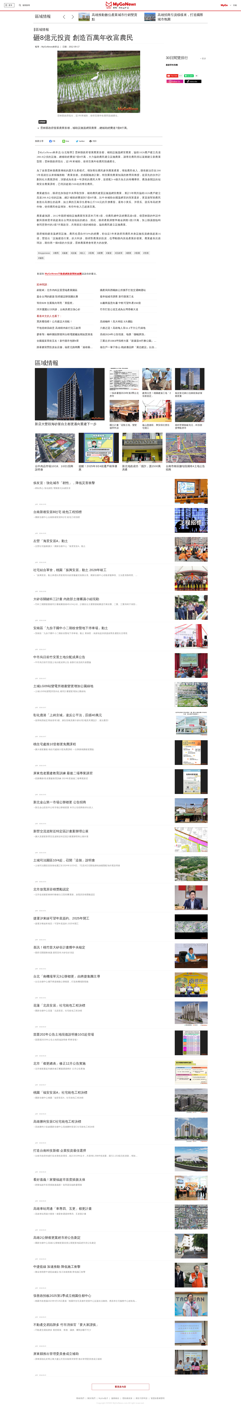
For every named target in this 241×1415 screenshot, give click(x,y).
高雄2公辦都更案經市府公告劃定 (57, 1237)
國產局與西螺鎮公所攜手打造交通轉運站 (123, 290)
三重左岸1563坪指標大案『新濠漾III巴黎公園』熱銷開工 (132, 340)
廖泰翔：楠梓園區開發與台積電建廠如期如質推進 (65, 334)
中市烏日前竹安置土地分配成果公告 (59, 657)
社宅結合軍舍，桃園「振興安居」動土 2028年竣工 (70, 570)
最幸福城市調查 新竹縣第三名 (117, 296)
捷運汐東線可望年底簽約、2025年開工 (61, 918)
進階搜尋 (26, 5)
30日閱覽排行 (177, 58)
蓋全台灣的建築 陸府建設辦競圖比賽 (57, 296)
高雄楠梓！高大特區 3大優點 (116, 321)
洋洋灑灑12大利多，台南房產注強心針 (58, 309)
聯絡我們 (80, 1398)
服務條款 (115, 1398)
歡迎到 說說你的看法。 (67, 274)
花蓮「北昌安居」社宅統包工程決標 (59, 1005)
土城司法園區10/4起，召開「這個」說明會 (64, 860)
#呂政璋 (118, 253)
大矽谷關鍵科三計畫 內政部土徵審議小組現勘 (66, 599)
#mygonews (44, 253)
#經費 (100, 253)
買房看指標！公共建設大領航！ (54, 321)
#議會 (65, 253)
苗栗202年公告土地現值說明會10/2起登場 (63, 1034)
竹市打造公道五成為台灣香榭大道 (119, 309)
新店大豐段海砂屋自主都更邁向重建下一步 (66, 424)
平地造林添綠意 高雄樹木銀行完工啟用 (59, 328)
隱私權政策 (127, 1398)
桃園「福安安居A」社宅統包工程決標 (60, 1092)
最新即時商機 (172, 65)
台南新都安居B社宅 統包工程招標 (57, 512)
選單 (10, 5)
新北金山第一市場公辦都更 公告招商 (59, 802)
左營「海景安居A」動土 (50, 541)
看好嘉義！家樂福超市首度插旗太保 (59, 1179)
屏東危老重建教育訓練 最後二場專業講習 (63, 773)
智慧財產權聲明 (158, 1398)
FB (54, 141)
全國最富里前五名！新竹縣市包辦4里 (58, 340)
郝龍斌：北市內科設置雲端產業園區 (57, 290)
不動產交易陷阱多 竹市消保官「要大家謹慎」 (66, 1325)
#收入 (82, 253)
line (67, 141)
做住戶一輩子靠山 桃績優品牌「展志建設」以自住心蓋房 (132, 347)
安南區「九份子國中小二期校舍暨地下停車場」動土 (70, 628)
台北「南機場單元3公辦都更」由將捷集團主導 (66, 976)
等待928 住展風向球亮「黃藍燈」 (56, 303)
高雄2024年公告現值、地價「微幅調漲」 (123, 334)
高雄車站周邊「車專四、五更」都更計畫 (62, 1208)
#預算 (146, 253)
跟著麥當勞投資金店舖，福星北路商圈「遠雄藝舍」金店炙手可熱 (74, 347)
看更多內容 (120, 1387)
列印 (95, 141)
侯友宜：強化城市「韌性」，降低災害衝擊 (64, 483)
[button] (73, 16)
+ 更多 (203, 58)
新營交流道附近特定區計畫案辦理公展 (61, 831)
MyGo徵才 (103, 1398)
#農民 (56, 253)
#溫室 (109, 253)
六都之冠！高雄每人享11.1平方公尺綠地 (123, 328)
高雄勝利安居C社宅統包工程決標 (57, 1121)
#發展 (137, 253)
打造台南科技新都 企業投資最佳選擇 (59, 1150)
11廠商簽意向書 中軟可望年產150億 (120, 303)
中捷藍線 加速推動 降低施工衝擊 (56, 1266)
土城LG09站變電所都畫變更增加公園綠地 (63, 686)
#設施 (73, 253)
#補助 (41, 258)
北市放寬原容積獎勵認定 (51, 889)
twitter (82, 141)
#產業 (128, 253)
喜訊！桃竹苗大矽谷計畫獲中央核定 (59, 947)
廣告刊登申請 (142, 1398)
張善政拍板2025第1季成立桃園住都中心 (62, 1295)
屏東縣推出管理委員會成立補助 (56, 1354)
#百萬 (91, 253)
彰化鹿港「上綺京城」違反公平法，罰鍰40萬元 (67, 715)
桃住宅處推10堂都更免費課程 (54, 744)
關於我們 (91, 1398)
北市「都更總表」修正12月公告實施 (59, 1063)
